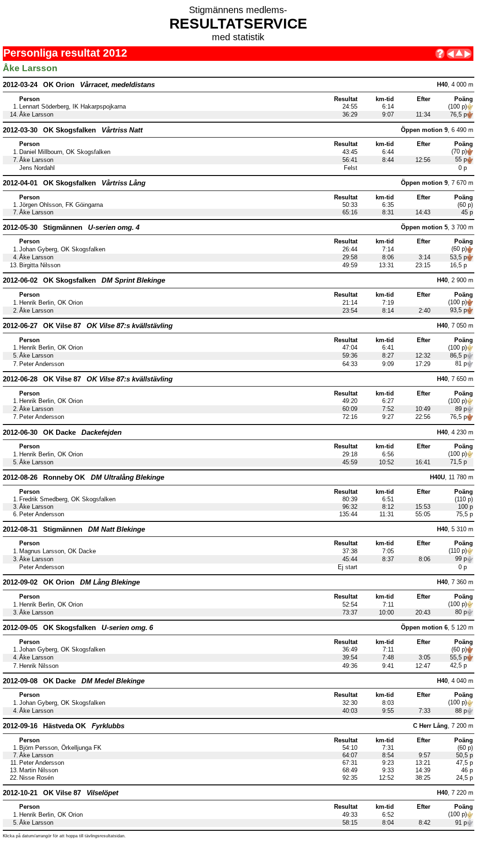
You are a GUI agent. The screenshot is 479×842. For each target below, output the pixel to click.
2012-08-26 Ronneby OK (83, 477)
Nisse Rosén (36, 778)
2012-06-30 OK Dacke (62, 432)
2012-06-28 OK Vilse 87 (88, 379)
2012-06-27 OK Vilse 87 (88, 325)
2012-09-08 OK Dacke (74, 681)
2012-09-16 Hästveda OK (63, 726)
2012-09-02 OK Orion (71, 582)
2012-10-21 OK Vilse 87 (60, 793)
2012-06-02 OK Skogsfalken (84, 280)
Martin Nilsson (38, 770)
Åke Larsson (36, 114)
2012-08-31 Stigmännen (74, 529)
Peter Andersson (41, 364)
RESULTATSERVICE (238, 23)
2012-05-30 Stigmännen (71, 227)
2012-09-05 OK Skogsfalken (78, 627)
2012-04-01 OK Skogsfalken (74, 183)
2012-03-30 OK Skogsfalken (73, 130)
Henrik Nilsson (38, 666)
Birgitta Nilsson (39, 265)
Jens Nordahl (37, 168)
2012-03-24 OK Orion (79, 84)
